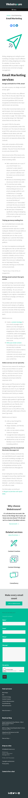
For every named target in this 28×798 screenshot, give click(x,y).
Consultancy (14, 583)
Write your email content (13, 343)
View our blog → (6, 738)
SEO (3, 694)
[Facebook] (11, 25)
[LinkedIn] (9, 793)
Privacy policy (5, 763)
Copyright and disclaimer (8, 761)
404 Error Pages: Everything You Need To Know (13, 728)
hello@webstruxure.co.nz (8, 749)
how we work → (14, 524)
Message (5, 645)
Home (8, 15)
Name (5, 620)
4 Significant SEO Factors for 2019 (10, 732)
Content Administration (8, 701)
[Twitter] (14, 25)
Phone (5, 637)
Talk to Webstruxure (14, 603)
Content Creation (14, 551)
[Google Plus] (16, 793)
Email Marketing (6, 703)
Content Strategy (14, 567)
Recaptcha (6, 665)
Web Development (6, 705)
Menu (14, 9)
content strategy (17, 322)
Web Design (5, 692)
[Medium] (19, 793)
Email (5, 628)
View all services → (6, 710)
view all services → (14, 535)
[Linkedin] (17, 25)
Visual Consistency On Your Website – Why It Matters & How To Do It (13, 722)
